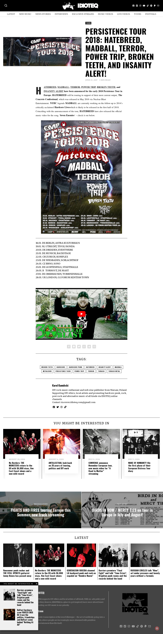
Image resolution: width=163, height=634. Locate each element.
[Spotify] (151, 5)
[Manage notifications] (157, 628)
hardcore (61, 367)
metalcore (47, 371)
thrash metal (114, 371)
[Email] (158, 5)
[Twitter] (136, 5)
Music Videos (105, 14)
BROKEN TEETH (106, 87)
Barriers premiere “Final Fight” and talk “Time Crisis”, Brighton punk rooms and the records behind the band (25, 597)
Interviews (61, 14)
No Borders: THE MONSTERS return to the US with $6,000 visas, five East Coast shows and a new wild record (21, 468)
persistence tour (63, 371)
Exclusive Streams (83, 14)
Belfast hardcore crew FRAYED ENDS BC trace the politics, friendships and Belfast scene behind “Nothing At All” (26, 617)
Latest (11, 14)
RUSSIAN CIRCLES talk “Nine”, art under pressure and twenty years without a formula (145, 573)
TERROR (75, 87)
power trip (79, 371)
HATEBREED (50, 87)
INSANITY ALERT (53, 91)
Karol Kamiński (60, 385)
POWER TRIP (88, 87)
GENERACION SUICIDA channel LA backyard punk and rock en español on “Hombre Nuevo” (81, 573)
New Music (25, 14)
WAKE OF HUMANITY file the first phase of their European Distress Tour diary (139, 466)
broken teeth (47, 367)
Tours (137, 14)
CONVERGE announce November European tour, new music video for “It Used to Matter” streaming (100, 468)
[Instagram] (140, 5)
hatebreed (90, 367)
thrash (101, 371)
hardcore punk (75, 367)
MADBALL (63, 87)
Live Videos (123, 14)
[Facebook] (133, 5)
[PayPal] (154, 5)
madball (118, 367)
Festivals (150, 14)
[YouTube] (144, 5)
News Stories (43, 14)
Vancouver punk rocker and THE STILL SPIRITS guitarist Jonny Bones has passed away (17, 573)
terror (91, 371)
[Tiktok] (147, 5)
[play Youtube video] (81, 314)
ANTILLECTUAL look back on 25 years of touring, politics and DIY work (60, 465)
